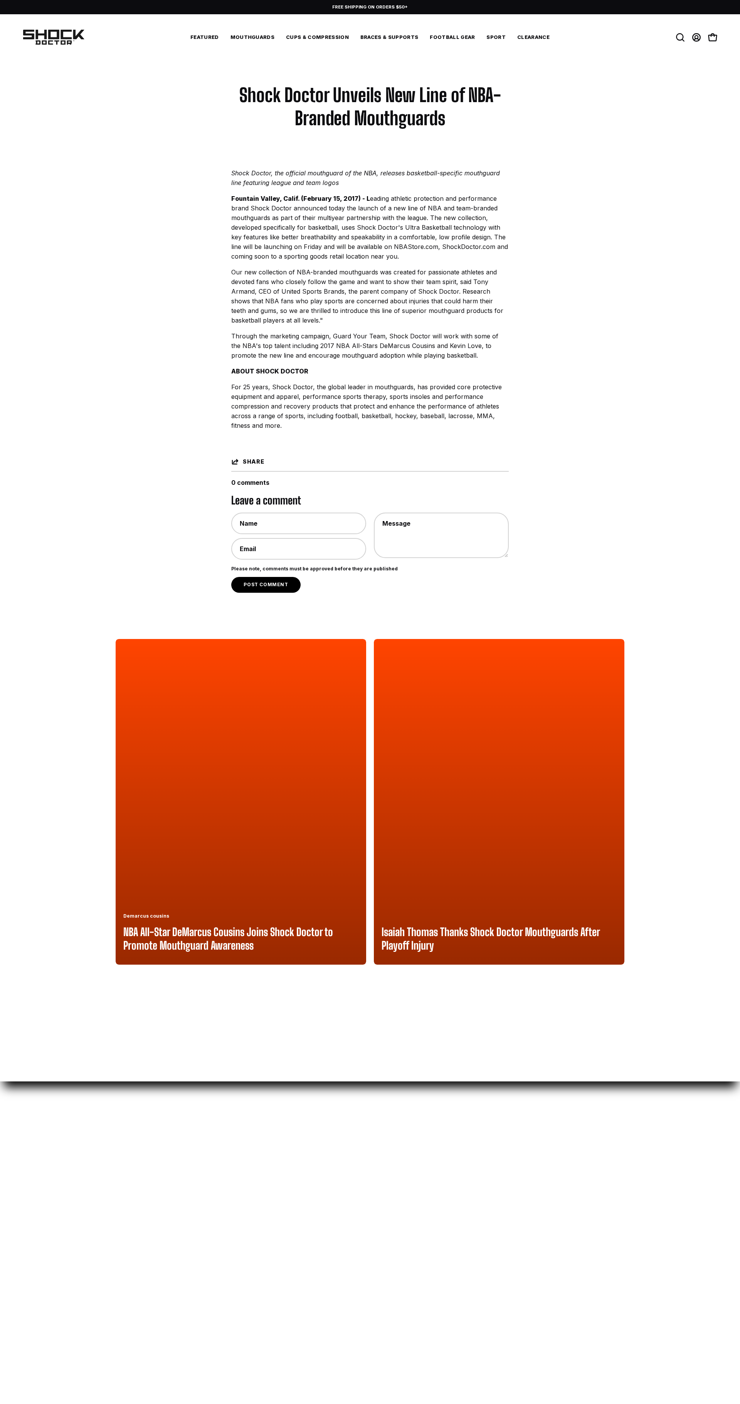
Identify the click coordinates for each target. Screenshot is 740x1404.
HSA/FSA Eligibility (249, 1208)
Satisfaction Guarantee (361, 1195)
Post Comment (266, 584)
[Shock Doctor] (54, 37)
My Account (239, 1170)
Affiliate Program (142, 1220)
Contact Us (133, 1195)
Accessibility (450, 1182)
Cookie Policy (450, 1208)
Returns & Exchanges (253, 1195)
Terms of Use (450, 1195)
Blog (332, 1182)
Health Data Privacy (461, 1220)
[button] (496, 37)
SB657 (440, 1233)
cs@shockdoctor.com (149, 1170)
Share (253, 461)
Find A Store (134, 1208)
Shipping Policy (243, 1182)
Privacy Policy (452, 1170)
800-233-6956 (139, 1182)
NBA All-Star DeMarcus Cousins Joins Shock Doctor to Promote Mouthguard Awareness (228, 938)
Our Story (340, 1170)
